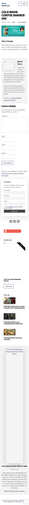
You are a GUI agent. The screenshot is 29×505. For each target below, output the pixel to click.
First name (7, 190)
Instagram (7, 100)
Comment (4, 116)
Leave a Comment (21, 22)
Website (3, 153)
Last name (7, 195)
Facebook (12, 100)
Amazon (13, 98)
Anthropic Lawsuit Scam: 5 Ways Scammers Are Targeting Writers (14, 307)
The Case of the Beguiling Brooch (12, 280)
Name (3, 136)
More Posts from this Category (14, 491)
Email (3, 144)
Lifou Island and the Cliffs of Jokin (14, 466)
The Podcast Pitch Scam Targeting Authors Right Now (13, 323)
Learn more (8, 286)
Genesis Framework (9, 501)
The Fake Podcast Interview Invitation (13, 338)
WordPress (18, 501)
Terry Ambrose (5, 4)
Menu (24, 3)
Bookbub (18, 98)
